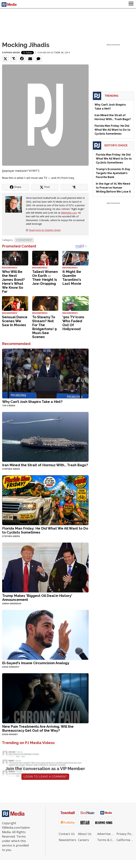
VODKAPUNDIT (24, 240)
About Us (84, 834)
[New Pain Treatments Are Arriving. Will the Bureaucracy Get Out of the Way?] (45, 698)
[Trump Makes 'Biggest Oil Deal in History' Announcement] (45, 567)
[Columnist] (15, 204)
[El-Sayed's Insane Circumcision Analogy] (45, 635)
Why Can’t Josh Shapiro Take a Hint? (32, 402)
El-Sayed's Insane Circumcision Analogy (35, 663)
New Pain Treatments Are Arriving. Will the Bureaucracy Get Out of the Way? (38, 728)
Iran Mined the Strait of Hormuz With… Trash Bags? (45, 465)
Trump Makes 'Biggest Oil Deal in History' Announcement (37, 598)
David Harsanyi (10, 667)
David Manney (10, 734)
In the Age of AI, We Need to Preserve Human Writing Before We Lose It (113, 187)
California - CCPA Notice (125, 840)
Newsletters (67, 840)
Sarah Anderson (11, 603)
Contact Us (67, 834)
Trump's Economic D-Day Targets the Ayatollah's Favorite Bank (113, 173)
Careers (83, 840)
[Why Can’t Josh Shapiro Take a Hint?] (45, 373)
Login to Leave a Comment (45, 776)
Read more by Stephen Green (45, 230)
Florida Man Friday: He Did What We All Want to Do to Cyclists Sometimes (45, 530)
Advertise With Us (106, 834)
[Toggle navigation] (131, 4)
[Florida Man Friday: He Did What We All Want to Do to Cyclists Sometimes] (45, 500)
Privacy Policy (125, 834)
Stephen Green (11, 52)
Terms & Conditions (106, 840)
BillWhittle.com (69, 212)
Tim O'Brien (8, 406)
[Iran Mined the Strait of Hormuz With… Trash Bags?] (45, 437)
